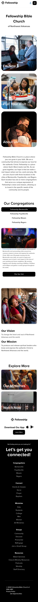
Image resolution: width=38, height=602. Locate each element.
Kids (19, 507)
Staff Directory (19, 569)
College (19, 513)
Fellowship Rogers (19, 222)
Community (19, 533)
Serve (19, 490)
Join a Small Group (19, 546)
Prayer (19, 493)
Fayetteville (19, 470)
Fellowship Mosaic (19, 218)
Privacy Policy (10, 591)
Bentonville (19, 466)
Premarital (19, 539)
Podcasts (19, 563)
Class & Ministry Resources (19, 560)
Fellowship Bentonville (19, 209)
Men (19, 516)
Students (19, 510)
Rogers (19, 476)
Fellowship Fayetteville (19, 213)
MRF (11, 589)
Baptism (19, 496)
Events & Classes (19, 487)
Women (19, 519)
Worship (19, 566)
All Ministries (19, 522)
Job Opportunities (16, 594)
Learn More (19, 432)
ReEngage (19, 543)
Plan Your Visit (19, 274)
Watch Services (19, 556)
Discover (19, 536)
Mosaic (19, 473)
